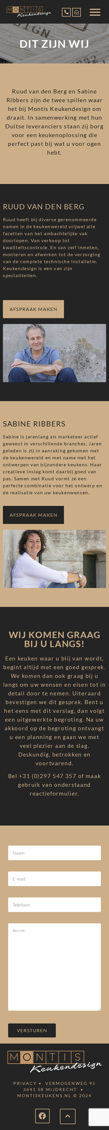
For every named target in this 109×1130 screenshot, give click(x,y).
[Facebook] (42, 1116)
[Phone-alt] (66, 12)
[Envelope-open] (76, 12)
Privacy (25, 1083)
